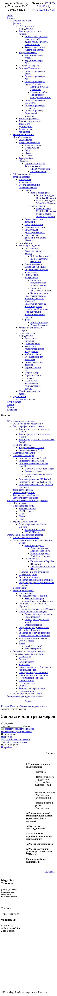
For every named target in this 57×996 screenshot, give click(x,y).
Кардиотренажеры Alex (30, 450)
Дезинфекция (19, 588)
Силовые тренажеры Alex (31, 460)
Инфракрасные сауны (23, 505)
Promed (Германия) (34, 648)
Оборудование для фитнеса (20, 421)
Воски (22, 543)
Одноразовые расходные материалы (25, 696)
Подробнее (6, 736)
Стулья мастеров (27, 683)
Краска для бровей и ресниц (33, 595)
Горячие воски (32, 558)
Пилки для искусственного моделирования (38, 615)
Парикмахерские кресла (31, 677)
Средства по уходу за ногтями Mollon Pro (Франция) (34, 628)
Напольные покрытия (24, 453)
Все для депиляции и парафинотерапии (32, 540)
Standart (22, 519)
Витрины (23, 659)
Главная (5, 706)
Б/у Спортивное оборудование (28, 423)
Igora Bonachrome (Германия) (39, 601)
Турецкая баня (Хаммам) (25, 521)
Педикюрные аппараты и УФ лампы (37, 609)
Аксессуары (25, 656)
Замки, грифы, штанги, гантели (28, 426)
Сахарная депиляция (29, 577)
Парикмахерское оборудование (28, 654)
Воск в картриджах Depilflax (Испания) (40, 549)
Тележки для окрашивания (32, 688)
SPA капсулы (19, 503)
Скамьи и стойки (33, 471)
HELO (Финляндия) (35, 529)
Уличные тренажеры (23, 490)
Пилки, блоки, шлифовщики (33, 611)
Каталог (14, 706)
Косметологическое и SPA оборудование (27, 500)
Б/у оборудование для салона (27, 693)
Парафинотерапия (28, 574)
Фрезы (22, 643)
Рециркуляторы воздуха (31, 691)
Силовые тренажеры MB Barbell (35, 479)
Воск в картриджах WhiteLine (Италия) (40, 554)
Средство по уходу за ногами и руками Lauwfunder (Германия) (34, 634)
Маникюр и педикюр (23, 590)
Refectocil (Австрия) (34, 598)
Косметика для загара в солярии (29, 651)
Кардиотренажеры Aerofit (31, 447)
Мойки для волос (27, 670)
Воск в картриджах (34, 545)
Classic (22, 516)
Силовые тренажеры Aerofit (32, 458)
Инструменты (26, 593)
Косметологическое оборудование (36, 667)
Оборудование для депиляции (34, 572)
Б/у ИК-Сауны (26, 511)
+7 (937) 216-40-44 (46, 5)
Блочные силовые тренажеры (39, 468)
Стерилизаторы (26, 680)
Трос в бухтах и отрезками (14, 742)
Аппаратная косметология (26, 537)
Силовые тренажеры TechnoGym (35, 482)
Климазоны (24, 664)
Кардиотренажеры (22, 445)
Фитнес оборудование (24, 492)
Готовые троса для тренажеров (16, 731)
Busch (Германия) (33, 646)
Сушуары (23, 685)
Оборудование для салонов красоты (25, 535)
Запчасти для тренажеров (25, 498)
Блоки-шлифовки (33, 625)
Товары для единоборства (26, 495)
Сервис (28, 701)
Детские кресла (26, 662)
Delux (21, 513)
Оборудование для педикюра (33, 675)
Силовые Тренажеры (23, 455)
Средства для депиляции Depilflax (36, 580)
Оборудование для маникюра (33, 672)
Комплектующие (27, 508)
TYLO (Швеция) (33, 532)
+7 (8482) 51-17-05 (43, 9)
